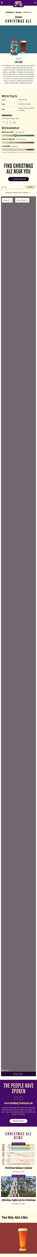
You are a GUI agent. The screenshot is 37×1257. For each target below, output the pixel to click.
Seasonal (18, 12)
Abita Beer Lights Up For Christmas (18, 1199)
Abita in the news (18, 1143)
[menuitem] (18, 4)
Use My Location (20, 179)
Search (30, 187)
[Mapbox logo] (6, 1070)
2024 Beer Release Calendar (18, 1167)
